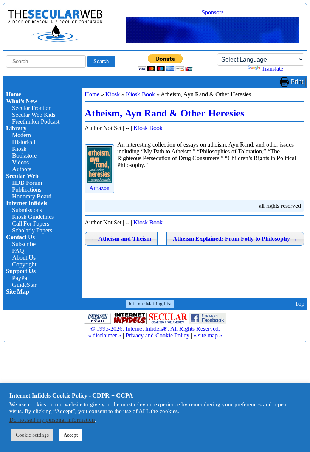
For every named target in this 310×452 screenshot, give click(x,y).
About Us (24, 257)
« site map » (208, 335)
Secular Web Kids (33, 114)
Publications (26, 189)
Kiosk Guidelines (33, 217)
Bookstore (24, 155)
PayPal (20, 278)
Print (297, 82)
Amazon (99, 188)
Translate (272, 68)
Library (16, 128)
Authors (21, 169)
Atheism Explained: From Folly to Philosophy (235, 238)
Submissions (27, 210)
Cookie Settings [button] (32, 435)
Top (299, 303)
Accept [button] (71, 435)
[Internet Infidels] (55, 40)
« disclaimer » (104, 335)
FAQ (18, 251)
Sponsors (212, 12)
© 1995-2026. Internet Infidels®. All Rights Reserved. (155, 328)
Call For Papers (30, 223)
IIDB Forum (27, 183)
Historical (23, 142)
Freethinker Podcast (35, 121)
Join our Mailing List (150, 303)
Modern (21, 135)
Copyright (24, 264)
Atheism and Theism (121, 238)
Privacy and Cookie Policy (157, 335)
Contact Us (20, 237)
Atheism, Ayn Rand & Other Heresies (164, 113)
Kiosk (19, 149)
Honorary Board (31, 196)
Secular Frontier (31, 108)
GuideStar (24, 285)
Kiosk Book (140, 94)
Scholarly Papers (32, 230)
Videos (20, 162)
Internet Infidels (26, 203)
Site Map (17, 291)
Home (13, 94)
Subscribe (24, 244)
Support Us (21, 271)
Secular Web (22, 176)
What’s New (21, 101)
